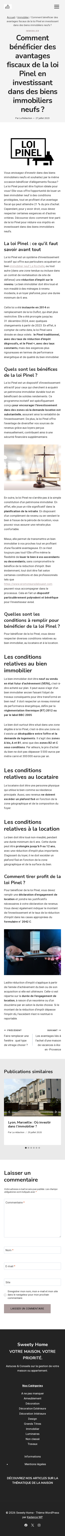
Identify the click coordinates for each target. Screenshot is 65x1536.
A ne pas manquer (32, 1393)
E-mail (10, 1266)
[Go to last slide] (9, 1112)
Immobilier (32, 31)
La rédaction (18, 1132)
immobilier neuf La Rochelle (27, 266)
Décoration (33, 1403)
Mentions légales (35, 1464)
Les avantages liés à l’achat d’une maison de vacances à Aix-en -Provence (48, 1040)
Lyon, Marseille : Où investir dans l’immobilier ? (29, 1124)
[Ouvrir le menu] (56, 6)
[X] (32, 1525)
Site (8, 1282)
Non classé (33, 1439)
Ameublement (32, 1398)
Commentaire (15, 1202)
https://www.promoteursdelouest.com (28, 584)
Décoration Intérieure (32, 1413)
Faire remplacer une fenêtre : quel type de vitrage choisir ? (16, 1038)
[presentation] (32, 1098)
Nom (10, 1250)
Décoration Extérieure (32, 1408)
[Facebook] (26, 1525)
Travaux (32, 1444)
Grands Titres (32, 1423)
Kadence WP (35, 1517)
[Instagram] (39, 1525)
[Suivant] (55, 1112)
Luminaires (33, 1433)
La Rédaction (25, 118)
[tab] (26, 1148)
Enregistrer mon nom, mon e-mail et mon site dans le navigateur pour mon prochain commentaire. (33, 1295)
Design (32, 1418)
